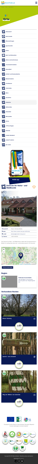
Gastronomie (9, 36)
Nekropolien (9, 116)
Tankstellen (9, 88)
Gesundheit (8, 69)
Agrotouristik (9, 45)
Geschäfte (8, 97)
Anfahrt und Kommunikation (13, 74)
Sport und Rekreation (11, 55)
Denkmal (8, 130)
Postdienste (9, 83)
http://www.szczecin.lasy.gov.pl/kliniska (20, 231)
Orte (6, 7)
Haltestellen (9, 107)
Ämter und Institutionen (12, 59)
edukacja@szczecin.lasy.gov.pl (18, 234)
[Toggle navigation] (36, 3)
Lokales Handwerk (10, 135)
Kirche (7, 121)
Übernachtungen (10, 41)
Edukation (11, 7)
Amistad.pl (21, 458)
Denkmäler (8, 111)
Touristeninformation (11, 64)
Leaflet (20, 264)
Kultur (7, 50)
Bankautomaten (10, 78)
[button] (34, 208)
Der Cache (8, 144)
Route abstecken (8, 267)
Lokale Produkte (10, 140)
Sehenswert (9, 31)
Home (2, 7)
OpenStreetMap (27, 264)
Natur (7, 92)
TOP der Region (10, 125)
